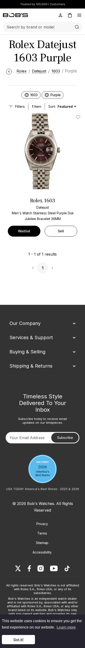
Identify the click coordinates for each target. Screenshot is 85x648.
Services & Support (31, 337)
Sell (61, 231)
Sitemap (42, 543)
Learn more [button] (66, 627)
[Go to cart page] (70, 15)
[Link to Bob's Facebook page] (29, 568)
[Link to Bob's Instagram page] (40, 568)
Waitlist (24, 231)
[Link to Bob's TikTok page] (67, 568)
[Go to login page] (60, 15)
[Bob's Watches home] (15, 15)
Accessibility (42, 552)
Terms (42, 533)
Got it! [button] (18, 639)
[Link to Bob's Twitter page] (18, 568)
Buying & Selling (27, 352)
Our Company (25, 323)
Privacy (42, 524)
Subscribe (65, 438)
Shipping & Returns (30, 366)
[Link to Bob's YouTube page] (54, 568)
